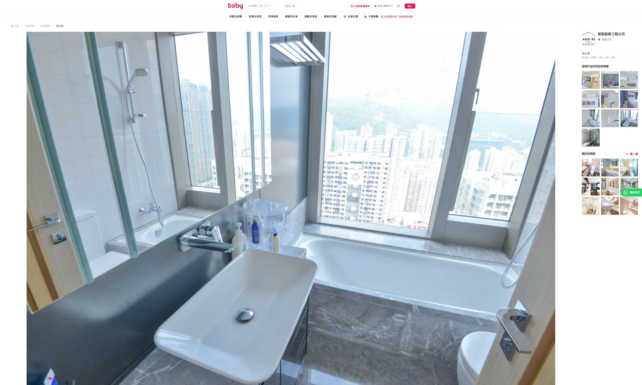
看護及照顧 (330, 16)
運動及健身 (311, 16)
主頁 (16, 26)
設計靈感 (45, 25)
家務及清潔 (255, 16)
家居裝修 (273, 16)
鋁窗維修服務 (406, 16)
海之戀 (59, 25)
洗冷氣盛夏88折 (389, 16)
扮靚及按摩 (235, 16)
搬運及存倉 (291, 16)
